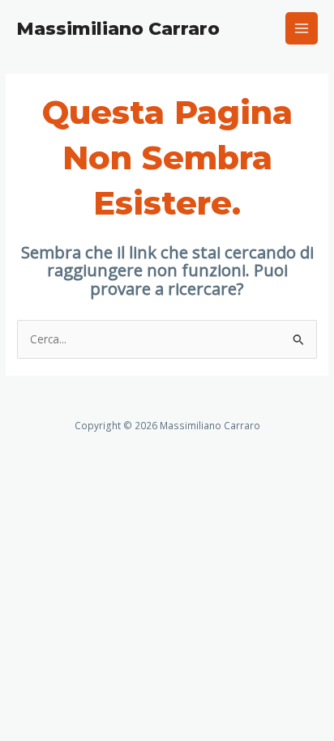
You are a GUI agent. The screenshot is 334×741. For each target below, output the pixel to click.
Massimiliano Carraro (118, 28)
